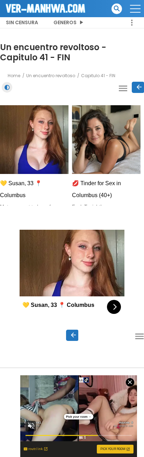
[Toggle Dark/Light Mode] (7, 87)
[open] (135, 9)
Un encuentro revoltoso (50, 76)
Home (14, 76)
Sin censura (22, 22)
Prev (138, 87)
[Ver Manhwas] (45, 8)
